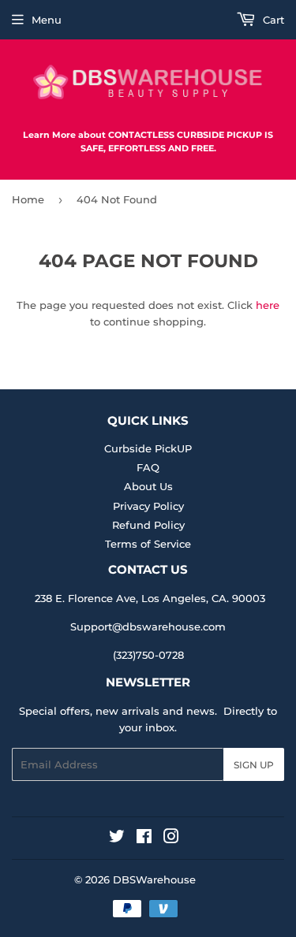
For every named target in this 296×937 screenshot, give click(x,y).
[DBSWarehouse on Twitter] (117, 838)
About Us (148, 486)
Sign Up (254, 765)
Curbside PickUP (148, 448)
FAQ (148, 467)
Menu (47, 19)
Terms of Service (148, 543)
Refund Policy (148, 525)
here (267, 305)
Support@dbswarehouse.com (148, 626)
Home (28, 199)
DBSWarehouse (154, 879)
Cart (272, 19)
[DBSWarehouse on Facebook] (144, 838)
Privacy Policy (148, 506)
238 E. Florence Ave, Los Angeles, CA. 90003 (150, 598)
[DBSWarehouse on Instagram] (171, 838)
